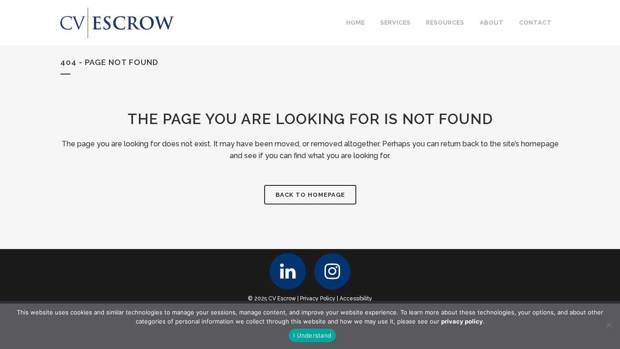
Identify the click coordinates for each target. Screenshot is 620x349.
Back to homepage (310, 194)
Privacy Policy (317, 298)
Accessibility (356, 298)
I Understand (312, 335)
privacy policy (462, 321)
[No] (608, 324)
